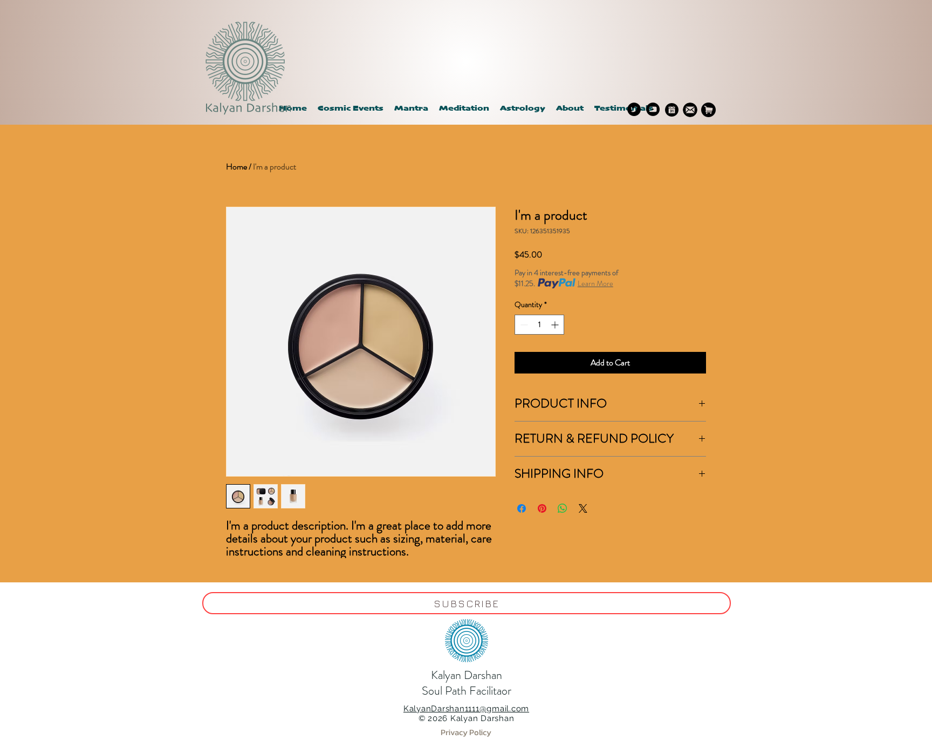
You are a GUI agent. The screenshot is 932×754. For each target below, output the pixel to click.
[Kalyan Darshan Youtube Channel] (653, 109)
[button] (523, 108)
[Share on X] (583, 508)
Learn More (595, 283)
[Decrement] (523, 324)
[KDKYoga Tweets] (634, 109)
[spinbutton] (539, 324)
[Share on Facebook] (521, 508)
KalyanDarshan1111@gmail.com (466, 709)
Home (236, 166)
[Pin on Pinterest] (542, 508)
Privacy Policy (466, 732)
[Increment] (556, 324)
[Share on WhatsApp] (562, 508)
